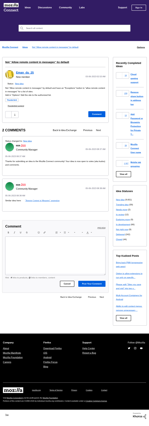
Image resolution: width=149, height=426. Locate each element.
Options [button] (140, 47)
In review (120, 214)
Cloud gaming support (135, 78)
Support (122, 7)
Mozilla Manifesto (12, 357)
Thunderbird (13, 100)
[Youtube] (141, 352)
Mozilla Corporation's (16, 402)
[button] (8, 114)
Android (47, 361)
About (6, 352)
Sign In (138, 8)
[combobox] (74, 28)
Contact (108, 394)
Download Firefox (52, 352)
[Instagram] (135, 352)
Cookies (92, 394)
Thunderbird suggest (17, 106)
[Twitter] (129, 352)
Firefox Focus (50, 366)
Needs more (122, 209)
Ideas (28, 7)
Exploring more (123, 219)
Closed (119, 239)
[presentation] (8, 232)
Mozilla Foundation (13, 361)
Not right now (122, 229)
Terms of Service (57, 394)
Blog (45, 370)
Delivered (120, 234)
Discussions (45, 7)
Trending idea (123, 204)
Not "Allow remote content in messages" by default (34, 62)
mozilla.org (37, 394)
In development (123, 224)
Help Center (88, 352)
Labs (82, 7)
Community (66, 7)
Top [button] (8, 419)
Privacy (77, 394)
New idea (19, 83)
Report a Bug (89, 357)
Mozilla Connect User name (136, 148)
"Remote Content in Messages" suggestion (42, 201)
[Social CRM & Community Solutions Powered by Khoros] (139, 419)
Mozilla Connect (11, 8)
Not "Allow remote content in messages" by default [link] (57, 47)
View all (124, 174)
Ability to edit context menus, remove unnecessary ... (130, 310)
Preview (101, 228)
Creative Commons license (105, 405)
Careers (7, 366)
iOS (44, 357)
